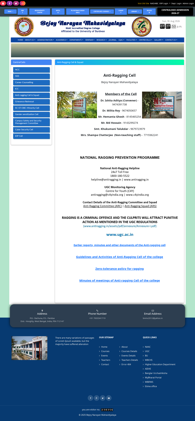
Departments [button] (76, 40)
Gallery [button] (158, 40)
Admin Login (188, 3)
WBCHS (148, 360)
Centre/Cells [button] (145, 40)
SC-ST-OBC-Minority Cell (27, 108)
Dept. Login (176, 3)
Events (104, 355)
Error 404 (126, 364)
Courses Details (129, 351)
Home (21, 40)
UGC (147, 351)
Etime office (151, 386)
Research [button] (101, 40)
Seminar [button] (89, 40)
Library (134, 11)
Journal (112, 40)
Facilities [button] (130, 40)
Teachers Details (130, 360)
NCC (17, 70)
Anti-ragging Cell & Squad (27, 95)
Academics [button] (61, 40)
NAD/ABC (154, 3)
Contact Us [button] (170, 40)
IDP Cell (19, 136)
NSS (17, 76)
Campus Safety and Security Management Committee (28, 122)
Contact (105, 364)
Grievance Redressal (24, 101)
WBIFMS (149, 381)
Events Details (129, 355)
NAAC (148, 346)
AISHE (148, 368)
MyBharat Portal (153, 377)
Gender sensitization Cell (26, 114)
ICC (17, 89)
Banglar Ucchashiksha (156, 373)
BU (146, 355)
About (125, 346)
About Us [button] (29, 40)
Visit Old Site (143, 3)
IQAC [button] (121, 40)
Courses (105, 351)
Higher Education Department (160, 364)
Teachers (105, 360)
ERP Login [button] (164, 3)
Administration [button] (44, 40)
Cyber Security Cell (24, 130)
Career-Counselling (24, 82)
